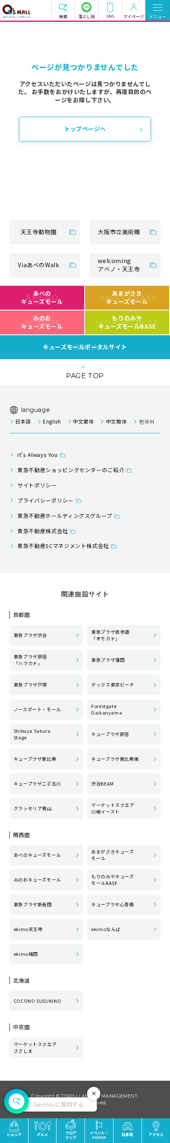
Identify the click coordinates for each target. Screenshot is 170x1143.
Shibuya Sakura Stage (32, 734)
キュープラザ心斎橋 (112, 904)
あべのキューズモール (42, 297)
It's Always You (37, 455)
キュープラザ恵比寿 (35, 758)
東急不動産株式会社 (42, 531)
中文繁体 (83, 421)
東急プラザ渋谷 (30, 635)
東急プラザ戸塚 (30, 684)
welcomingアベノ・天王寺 (119, 264)
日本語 (23, 421)
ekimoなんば (105, 929)
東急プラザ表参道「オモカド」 (110, 635)
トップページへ (85, 129)
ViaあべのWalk (38, 265)
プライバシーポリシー (45, 500)
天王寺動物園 (39, 232)
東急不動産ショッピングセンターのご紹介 (70, 470)
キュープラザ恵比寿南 (115, 758)
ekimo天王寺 (28, 929)
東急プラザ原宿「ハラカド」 (30, 659)
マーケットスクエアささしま (35, 1047)
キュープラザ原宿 (110, 734)
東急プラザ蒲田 (108, 659)
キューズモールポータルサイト (85, 347)
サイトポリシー (37, 485)
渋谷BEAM (102, 783)
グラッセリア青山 (33, 808)
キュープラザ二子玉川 (37, 783)
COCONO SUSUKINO (37, 1000)
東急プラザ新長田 (33, 904)
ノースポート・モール (37, 709)
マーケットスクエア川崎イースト (113, 808)
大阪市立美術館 (119, 232)
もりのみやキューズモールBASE (126, 322)
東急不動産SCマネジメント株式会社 (63, 546)
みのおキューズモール (42, 322)
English (52, 421)
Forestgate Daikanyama (106, 709)
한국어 (146, 421)
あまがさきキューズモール (127, 297)
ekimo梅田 (26, 953)
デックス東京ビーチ (113, 684)
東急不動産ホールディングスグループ (64, 516)
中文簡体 (116, 421)
